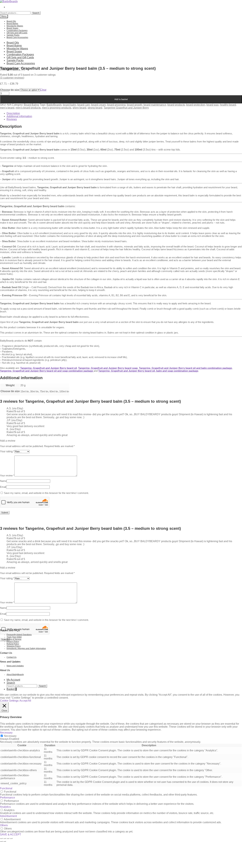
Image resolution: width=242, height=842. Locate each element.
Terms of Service (14, 639)
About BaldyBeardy (15, 674)
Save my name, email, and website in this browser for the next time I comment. (46, 493)
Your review (7, 475)
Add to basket (121, 99)
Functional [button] (6, 788)
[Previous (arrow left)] (1, 841)
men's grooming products (56, 107)
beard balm (69, 104)
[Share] (8, 838)
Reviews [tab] (12, 119)
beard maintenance (155, 104)
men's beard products (28, 107)
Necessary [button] (6, 732)
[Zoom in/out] (1, 838)
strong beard (95, 107)
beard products (176, 104)
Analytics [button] (5, 806)
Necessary (10, 736)
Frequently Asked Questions (19, 634)
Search (35, 13)
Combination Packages (17, 30)
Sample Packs (13, 35)
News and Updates (15, 666)
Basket (12, 689)
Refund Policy (13, 644)
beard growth (134, 104)
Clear (43, 89)
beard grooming (116, 104)
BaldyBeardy (54, 104)
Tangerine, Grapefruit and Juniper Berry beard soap (108, 368)
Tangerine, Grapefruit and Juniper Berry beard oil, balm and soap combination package (148, 370)
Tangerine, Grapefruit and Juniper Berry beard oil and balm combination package (185, 368)
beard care (83, 104)
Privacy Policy (13, 641)
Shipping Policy (14, 646)
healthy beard (228, 104)
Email (3, 486)
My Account (13, 679)
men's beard (7, 107)
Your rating (7, 451)
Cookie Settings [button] (9, 700)
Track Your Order (14, 637)
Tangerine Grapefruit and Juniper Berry (126, 107)
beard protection (195, 104)
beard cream (98, 104)
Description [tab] (13, 113)
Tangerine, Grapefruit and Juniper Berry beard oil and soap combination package (47, 370)
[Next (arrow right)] (4, 841)
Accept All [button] (25, 700)
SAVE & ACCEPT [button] (10, 834)
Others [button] (4, 825)
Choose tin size (9, 90)
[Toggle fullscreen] (4, 838)
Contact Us (11, 657)
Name (3, 481)
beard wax (212, 104)
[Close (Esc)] (11, 838)
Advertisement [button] (8, 816)
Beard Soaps (12, 28)
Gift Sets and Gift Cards (17, 33)
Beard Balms (12, 23)
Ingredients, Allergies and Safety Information (26, 648)
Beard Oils (11, 21)
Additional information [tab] (19, 116)
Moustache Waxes (15, 26)
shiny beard (79, 107)
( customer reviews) (12, 77)
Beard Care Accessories (17, 37)
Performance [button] (7, 797)
